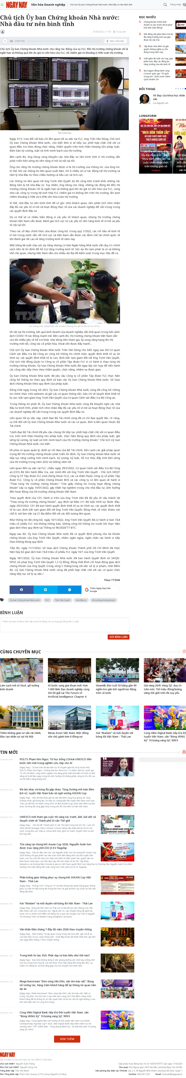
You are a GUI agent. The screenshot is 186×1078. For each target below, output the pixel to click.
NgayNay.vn (17, 4)
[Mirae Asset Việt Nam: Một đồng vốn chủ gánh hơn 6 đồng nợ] (69, 718)
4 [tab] (184, 88)
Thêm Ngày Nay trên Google (100, 590)
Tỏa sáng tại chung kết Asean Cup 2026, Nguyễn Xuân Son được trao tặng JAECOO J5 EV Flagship (55, 846)
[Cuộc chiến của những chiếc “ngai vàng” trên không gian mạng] (145, 99)
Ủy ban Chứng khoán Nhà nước (25, 600)
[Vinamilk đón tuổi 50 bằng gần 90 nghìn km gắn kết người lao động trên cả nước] (117, 670)
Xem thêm (67, 1039)
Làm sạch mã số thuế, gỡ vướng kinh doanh (19, 687)
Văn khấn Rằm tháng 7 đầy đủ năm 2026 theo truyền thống (56, 929)
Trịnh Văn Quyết (62, 600)
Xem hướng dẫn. (112, 602)
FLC (47, 600)
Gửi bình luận (118, 637)
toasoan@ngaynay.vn (172, 1074)
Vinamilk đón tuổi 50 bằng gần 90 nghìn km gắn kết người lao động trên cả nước (116, 689)
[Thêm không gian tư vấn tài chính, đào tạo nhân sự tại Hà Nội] (21, 718)
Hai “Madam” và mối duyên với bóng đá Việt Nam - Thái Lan (114, 734)
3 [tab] (181, 88)
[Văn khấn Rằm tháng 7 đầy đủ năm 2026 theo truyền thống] (117, 937)
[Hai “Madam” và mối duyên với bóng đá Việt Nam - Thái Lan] (117, 718)
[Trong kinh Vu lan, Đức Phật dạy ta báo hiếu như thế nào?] (117, 963)
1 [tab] (176, 88)
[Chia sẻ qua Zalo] (70, 590)
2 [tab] (179, 88)
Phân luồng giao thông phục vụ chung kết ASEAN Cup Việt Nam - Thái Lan (55, 879)
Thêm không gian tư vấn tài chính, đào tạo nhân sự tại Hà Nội (20, 734)
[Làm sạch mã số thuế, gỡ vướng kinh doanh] (21, 670)
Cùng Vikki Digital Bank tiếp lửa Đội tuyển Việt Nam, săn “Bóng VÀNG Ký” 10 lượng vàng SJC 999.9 (54, 1014)
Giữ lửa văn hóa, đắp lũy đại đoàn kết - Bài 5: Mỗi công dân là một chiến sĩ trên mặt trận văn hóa (156, 162)
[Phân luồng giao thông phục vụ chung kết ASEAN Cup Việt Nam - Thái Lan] (117, 885)
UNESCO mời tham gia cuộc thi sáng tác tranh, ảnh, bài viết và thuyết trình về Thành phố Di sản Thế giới (58, 818)
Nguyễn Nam (159, 106)
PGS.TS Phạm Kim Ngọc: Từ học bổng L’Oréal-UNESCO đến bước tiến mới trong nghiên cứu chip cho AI (56, 761)
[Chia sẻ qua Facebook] (22, 590)
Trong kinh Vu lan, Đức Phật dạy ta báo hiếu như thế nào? (55, 955)
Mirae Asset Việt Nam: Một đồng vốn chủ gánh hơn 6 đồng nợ (68, 734)
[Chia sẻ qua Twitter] (46, 590)
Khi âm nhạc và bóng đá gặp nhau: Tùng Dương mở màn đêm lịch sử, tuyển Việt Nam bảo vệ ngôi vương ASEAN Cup (57, 791)
